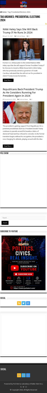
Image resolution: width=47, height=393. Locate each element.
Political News (20, 36)
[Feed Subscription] (46, 24)
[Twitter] (24, 303)
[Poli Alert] (23, 4)
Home (4, 12)
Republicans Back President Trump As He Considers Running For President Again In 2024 (23, 92)
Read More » (8, 80)
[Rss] (19, 303)
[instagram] (28, 303)
